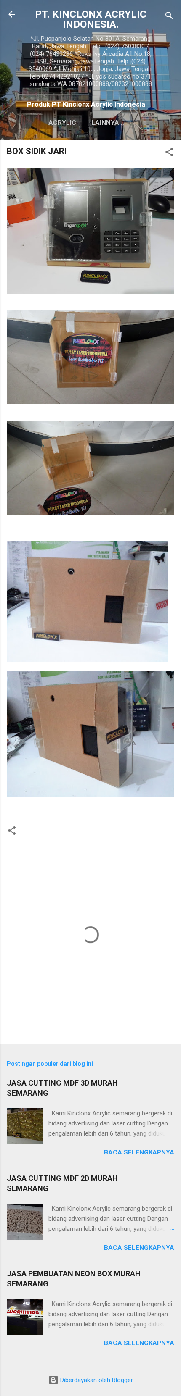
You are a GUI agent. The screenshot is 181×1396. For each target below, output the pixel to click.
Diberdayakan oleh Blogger (96, 1380)
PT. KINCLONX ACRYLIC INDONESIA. (90, 19)
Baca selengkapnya (139, 1152)
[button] (169, 153)
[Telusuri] (169, 17)
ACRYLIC (62, 122)
